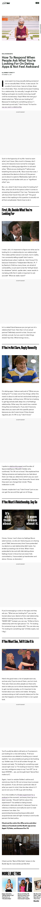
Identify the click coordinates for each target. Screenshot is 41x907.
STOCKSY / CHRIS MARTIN (40, 29)
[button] (20, 844)
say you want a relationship (12, 107)
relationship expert (16, 466)
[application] (20, 844)
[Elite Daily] (6, 3)
